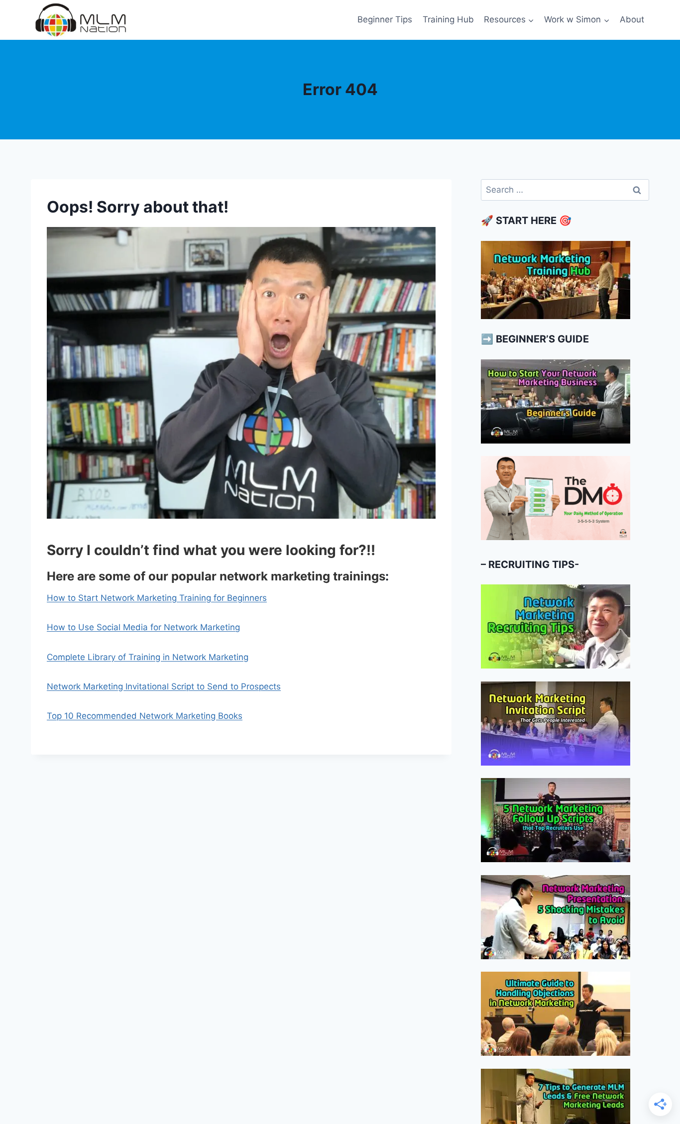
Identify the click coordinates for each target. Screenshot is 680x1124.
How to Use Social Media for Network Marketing (143, 627)
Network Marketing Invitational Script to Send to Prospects (164, 686)
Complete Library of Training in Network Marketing (147, 657)
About (632, 19)
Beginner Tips (384, 19)
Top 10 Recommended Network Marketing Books (144, 716)
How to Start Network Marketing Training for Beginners (157, 598)
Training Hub (448, 19)
